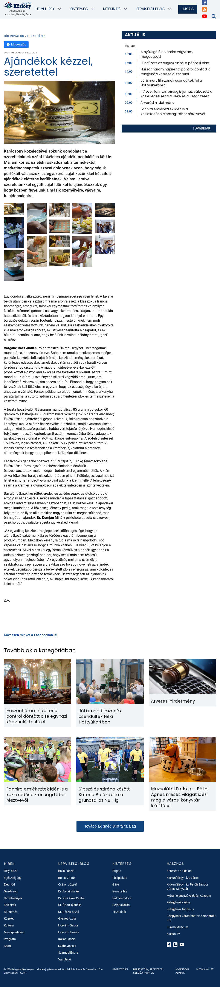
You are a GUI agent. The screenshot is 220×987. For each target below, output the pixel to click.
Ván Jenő (64, 959)
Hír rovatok (14, 36)
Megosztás (18, 44)
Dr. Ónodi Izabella (69, 905)
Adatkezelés (120, 969)
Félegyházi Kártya (179, 902)
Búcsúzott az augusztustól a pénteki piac (175, 63)
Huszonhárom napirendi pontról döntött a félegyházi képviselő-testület (176, 71)
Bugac (116, 871)
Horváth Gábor (68, 925)
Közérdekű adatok (182, 971)
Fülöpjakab (119, 877)
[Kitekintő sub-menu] (126, 9)
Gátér (116, 884)
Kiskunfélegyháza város (183, 877)
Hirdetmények (13, 898)
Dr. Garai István (68, 891)
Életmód (9, 884)
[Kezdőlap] (18, 5)
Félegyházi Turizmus (180, 909)
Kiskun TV (173, 934)
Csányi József (67, 884)
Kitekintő (112, 9)
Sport (7, 946)
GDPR (23, 972)
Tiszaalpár (119, 912)
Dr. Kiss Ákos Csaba (71, 898)
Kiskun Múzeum (177, 927)
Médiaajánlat (205, 969)
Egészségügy (12, 877)
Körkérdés (10, 912)
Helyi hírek (45, 9)
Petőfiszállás (121, 905)
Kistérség (79, 9)
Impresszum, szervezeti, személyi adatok (148, 971)
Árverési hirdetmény (157, 102)
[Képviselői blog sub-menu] (170, 9)
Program (10, 939)
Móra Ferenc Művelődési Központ (189, 895)
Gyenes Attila (67, 918)
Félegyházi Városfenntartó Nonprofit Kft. (191, 918)
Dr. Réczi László (68, 912)
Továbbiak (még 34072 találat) (110, 826)
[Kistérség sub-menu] (93, 9)
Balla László (66, 871)
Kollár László (66, 939)
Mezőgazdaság (14, 932)
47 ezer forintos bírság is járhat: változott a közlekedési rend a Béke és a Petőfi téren (176, 93)
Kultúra (9, 925)
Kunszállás (119, 891)
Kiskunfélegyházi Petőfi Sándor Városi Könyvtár (187, 886)
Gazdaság (11, 891)
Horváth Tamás (68, 932)
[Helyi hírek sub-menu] (60, 9)
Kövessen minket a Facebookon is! (30, 635)
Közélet (9, 918)
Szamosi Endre (68, 952)
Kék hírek (10, 905)
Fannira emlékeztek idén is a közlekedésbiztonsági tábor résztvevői (173, 111)
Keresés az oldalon (179, 871)
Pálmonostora (121, 898)
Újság (188, 9)
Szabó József (67, 946)
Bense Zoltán (67, 877)
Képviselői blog (150, 9)
